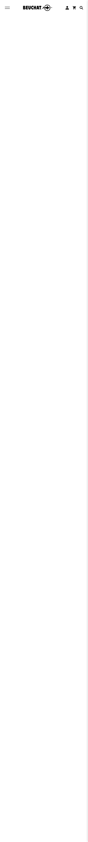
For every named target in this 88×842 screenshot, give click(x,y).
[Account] (67, 8)
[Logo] (37, 7)
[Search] (81, 8)
